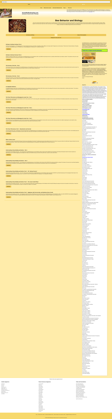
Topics (64, 7)
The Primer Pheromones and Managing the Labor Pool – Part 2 (19, 107)
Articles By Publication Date (57, 7)
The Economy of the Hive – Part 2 (13, 76)
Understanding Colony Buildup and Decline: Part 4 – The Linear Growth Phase (22, 181)
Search (29, 4)
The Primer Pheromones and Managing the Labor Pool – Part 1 (19, 97)
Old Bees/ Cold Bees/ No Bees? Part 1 (14, 44)
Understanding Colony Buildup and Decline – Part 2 (16, 160)
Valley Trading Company (87, 157)
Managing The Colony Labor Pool (56, 37)
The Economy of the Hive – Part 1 (13, 65)
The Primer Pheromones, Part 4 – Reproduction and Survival (18, 128)
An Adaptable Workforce (11, 86)
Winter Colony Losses (10, 139)
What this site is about (47, 7)
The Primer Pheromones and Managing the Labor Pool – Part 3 (19, 118)
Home (41, 7)
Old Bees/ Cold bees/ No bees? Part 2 (13, 54)
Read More (8, 59)
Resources (70, 7)
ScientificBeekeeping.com (30, 12)
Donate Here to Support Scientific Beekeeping (92, 50)
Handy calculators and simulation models (59, 414)
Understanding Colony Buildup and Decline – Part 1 (16, 150)
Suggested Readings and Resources (71, 414)
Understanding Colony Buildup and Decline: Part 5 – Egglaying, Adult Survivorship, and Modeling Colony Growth (29, 192)
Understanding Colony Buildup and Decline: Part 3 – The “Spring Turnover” (21, 171)
